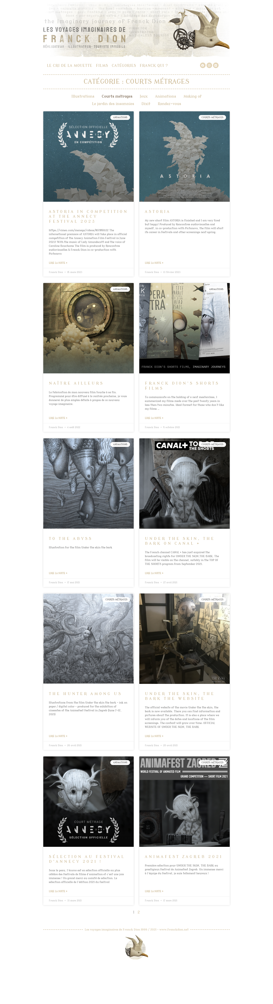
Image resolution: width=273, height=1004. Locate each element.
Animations (165, 96)
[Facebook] (203, 65)
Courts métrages (117, 96)
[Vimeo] (216, 65)
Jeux (144, 96)
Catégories (124, 65)
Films (102, 65)
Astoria (158, 211)
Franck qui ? (154, 65)
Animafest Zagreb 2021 (184, 856)
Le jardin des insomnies (113, 104)
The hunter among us (85, 693)
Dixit (146, 104)
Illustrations (83, 96)
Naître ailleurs (76, 383)
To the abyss (70, 538)
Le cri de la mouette (69, 65)
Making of (192, 96)
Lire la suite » (58, 263)
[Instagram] (209, 65)
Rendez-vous (169, 104)
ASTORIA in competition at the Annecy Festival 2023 (88, 216)
